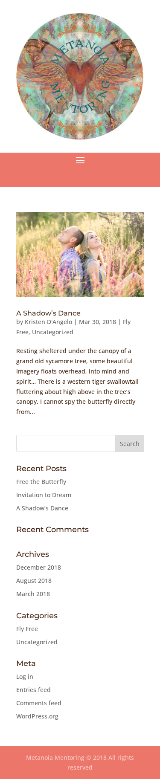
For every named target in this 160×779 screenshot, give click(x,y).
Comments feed (38, 703)
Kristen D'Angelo (48, 322)
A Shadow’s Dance (48, 313)
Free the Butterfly (41, 482)
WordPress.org (37, 716)
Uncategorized (52, 332)
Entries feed (33, 690)
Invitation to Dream (43, 495)
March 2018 (33, 594)
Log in (24, 676)
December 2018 (38, 567)
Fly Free (27, 629)
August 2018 (34, 580)
